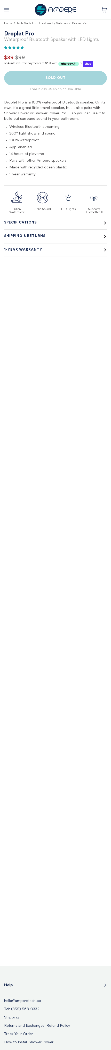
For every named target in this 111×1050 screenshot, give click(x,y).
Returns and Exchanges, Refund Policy (37, 1025)
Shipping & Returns (24, 236)
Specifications (20, 222)
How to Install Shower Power (28, 1042)
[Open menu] (12, 9)
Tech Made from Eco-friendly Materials (42, 23)
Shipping (11, 1017)
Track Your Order (18, 1034)
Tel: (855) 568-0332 (21, 1009)
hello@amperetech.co (22, 1001)
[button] (14, 47)
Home (8, 23)
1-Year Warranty (23, 249)
